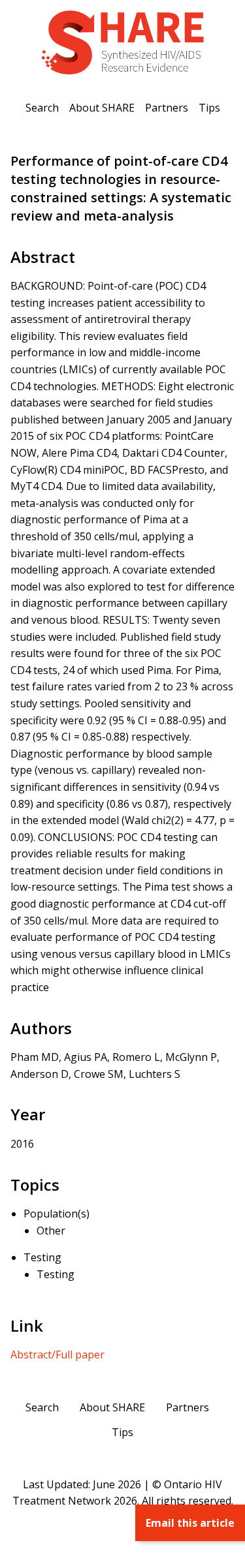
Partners (166, 107)
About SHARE (102, 107)
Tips (209, 107)
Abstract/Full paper (57, 1354)
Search (42, 107)
